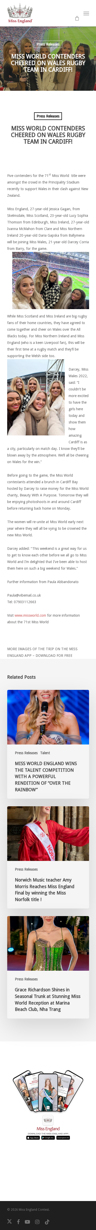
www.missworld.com (30, 615)
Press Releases (48, 44)
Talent (45, 753)
